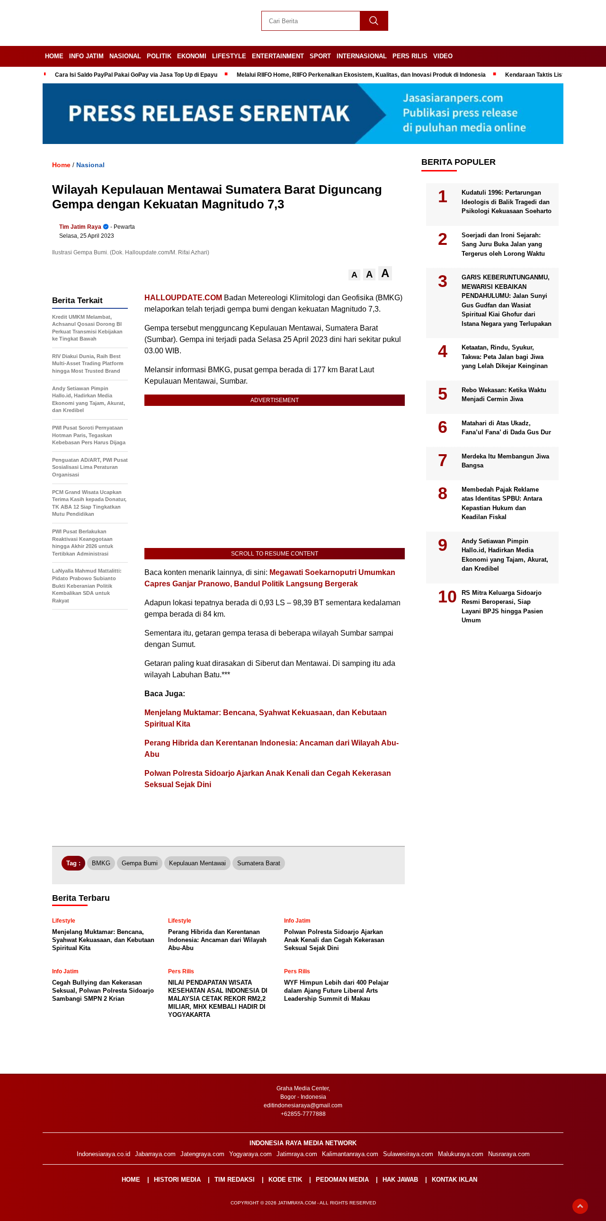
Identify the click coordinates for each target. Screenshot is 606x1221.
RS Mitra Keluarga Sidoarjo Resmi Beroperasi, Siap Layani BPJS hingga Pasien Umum (502, 606)
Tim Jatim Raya (80, 227)
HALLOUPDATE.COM (183, 298)
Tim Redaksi (234, 1179)
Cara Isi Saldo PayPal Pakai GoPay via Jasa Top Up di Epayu (136, 75)
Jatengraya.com (202, 1154)
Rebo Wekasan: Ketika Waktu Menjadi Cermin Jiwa (504, 394)
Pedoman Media (342, 1179)
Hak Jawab (400, 1179)
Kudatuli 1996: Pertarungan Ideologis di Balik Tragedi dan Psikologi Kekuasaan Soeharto (507, 202)
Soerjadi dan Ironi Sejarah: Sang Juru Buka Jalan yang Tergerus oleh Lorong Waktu (503, 244)
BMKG (101, 863)
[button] (354, 274)
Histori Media (177, 1179)
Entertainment (278, 56)
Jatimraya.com (296, 1154)
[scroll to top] (580, 1206)
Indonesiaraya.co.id (103, 1154)
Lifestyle (229, 56)
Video (443, 56)
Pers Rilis (410, 56)
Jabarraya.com (155, 1154)
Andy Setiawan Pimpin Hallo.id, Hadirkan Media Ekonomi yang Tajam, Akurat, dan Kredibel (505, 555)
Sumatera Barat (258, 863)
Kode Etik (285, 1179)
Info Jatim (86, 56)
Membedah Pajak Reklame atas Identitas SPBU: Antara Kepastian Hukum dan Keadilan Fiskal (502, 503)
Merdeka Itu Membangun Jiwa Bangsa (505, 461)
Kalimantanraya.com (350, 1154)
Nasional (125, 56)
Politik (159, 56)
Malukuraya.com (460, 1154)
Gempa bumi (140, 863)
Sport (320, 56)
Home (54, 56)
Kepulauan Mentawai (197, 863)
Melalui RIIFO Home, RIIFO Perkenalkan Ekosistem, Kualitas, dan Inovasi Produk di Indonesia (361, 75)
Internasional (362, 56)
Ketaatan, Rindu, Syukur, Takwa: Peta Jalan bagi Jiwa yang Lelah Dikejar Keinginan (505, 356)
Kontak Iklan (454, 1179)
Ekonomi (191, 56)
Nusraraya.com (509, 1154)
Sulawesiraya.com (408, 1154)
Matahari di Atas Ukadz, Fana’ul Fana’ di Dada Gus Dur (506, 428)
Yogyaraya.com (250, 1154)
